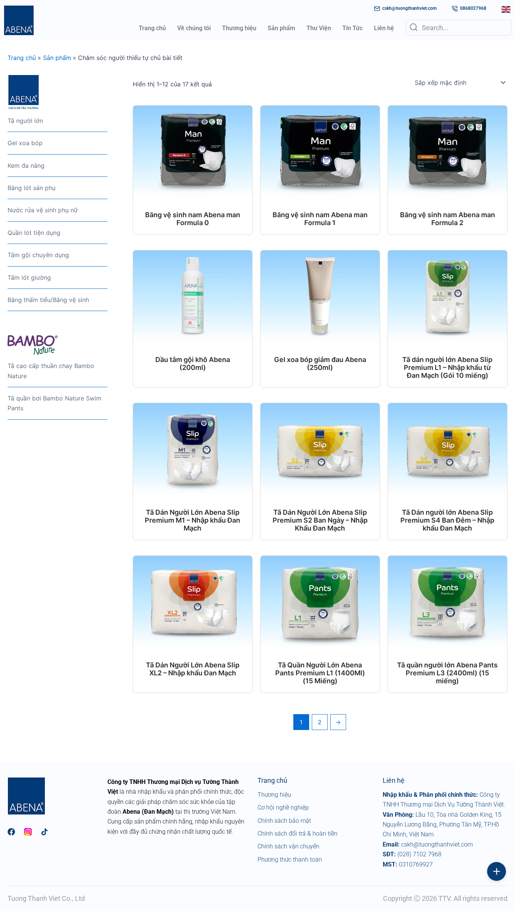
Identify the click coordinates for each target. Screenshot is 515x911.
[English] (506, 8)
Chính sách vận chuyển (288, 846)
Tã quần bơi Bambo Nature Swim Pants (54, 403)
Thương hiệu (239, 28)
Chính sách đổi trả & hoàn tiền (297, 833)
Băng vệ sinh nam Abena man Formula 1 (320, 219)
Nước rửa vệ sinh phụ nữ (43, 210)
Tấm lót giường (29, 277)
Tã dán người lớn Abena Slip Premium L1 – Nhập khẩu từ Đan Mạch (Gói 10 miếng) (447, 367)
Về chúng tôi (194, 28)
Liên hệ (384, 28)
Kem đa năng (26, 165)
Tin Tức (352, 28)
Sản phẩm (281, 28)
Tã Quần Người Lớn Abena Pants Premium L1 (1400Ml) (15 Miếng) (320, 673)
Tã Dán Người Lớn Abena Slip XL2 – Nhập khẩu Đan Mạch (192, 669)
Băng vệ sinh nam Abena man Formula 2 (447, 219)
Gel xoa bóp (25, 143)
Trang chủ (152, 28)
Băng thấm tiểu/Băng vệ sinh (48, 300)
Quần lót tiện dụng (34, 232)
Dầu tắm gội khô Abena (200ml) (192, 363)
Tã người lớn (25, 120)
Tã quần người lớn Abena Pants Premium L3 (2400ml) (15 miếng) (447, 673)
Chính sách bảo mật (284, 820)
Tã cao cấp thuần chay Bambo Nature (51, 370)
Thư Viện (319, 28)
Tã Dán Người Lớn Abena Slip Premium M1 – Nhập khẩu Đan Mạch (192, 520)
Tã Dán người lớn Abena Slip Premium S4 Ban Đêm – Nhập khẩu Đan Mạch (447, 520)
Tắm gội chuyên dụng (38, 255)
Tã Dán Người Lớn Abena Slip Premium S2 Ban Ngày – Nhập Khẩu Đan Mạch (320, 520)
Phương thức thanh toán (290, 859)
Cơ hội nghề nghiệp (283, 807)
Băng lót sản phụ (31, 188)
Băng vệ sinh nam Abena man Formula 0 (192, 219)
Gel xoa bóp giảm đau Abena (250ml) (320, 363)
